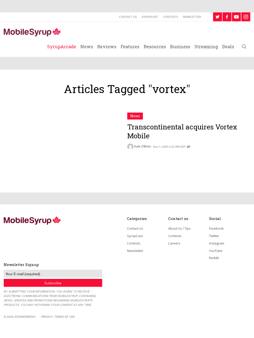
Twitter (214, 236)
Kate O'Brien (142, 146)
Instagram (216, 243)
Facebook (216, 228)
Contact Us (128, 16)
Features (130, 46)
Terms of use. (64, 316)
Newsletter (192, 16)
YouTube (215, 250)
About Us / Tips (179, 228)
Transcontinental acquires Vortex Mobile (182, 131)
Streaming (206, 46)
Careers (174, 243)
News (86, 46)
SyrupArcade (61, 46)
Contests (170, 16)
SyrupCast (150, 16)
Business (180, 46)
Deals (228, 46)
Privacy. (47, 316)
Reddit (214, 258)
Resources (155, 46)
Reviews (106, 46)
